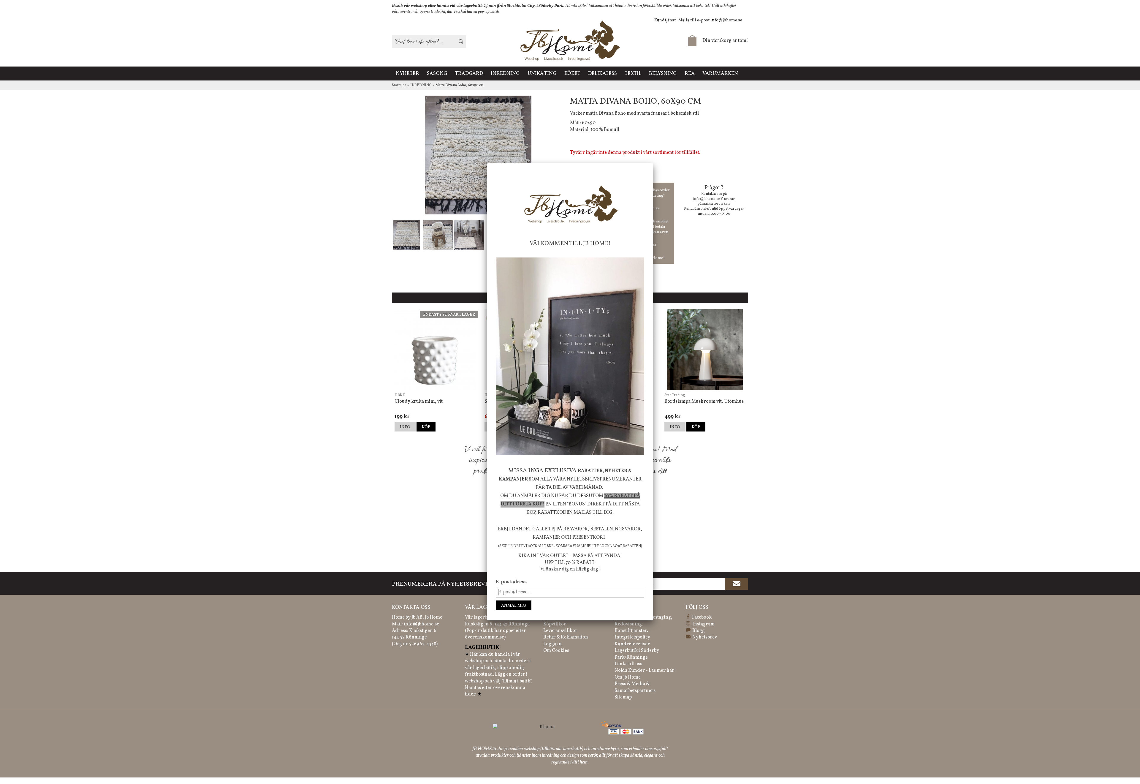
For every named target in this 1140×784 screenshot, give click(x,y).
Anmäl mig (513, 605)
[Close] (653, 163)
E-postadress (511, 582)
